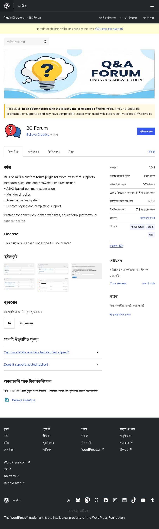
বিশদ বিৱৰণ (13, 152)
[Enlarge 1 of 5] (29, 269)
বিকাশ (71, 152)
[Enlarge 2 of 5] (29, 283)
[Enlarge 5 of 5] (97, 269)
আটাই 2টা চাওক (147, 217)
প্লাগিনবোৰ (48, 443)
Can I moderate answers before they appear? (36, 352)
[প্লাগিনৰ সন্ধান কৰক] (45, 42)
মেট (7, 469)
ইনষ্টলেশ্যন (54, 152)
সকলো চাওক (148, 283)
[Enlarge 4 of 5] (63, 283)
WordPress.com (17, 462)
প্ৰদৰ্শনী (46, 429)
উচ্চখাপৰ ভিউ (116, 246)
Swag (126, 449)
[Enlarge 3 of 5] (63, 269)
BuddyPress (14, 483)
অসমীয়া (17, 500)
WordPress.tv (93, 449)
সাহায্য (151, 152)
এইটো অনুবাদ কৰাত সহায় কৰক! (109, 28)
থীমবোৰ (46, 436)
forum (150, 226)
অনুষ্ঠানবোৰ (125, 436)
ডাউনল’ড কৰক (146, 131)
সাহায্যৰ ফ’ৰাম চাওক (120, 314)
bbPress (12, 476)
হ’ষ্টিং (6, 443)
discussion (137, 226)
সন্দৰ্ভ (6, 429)
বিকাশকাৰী (86, 443)
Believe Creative (37, 134)
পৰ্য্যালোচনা (33, 152)
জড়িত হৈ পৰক (127, 429)
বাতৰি (6, 436)
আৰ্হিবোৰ (47, 449)
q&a (151, 234)
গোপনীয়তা (9, 449)
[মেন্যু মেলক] (153, 6)
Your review (118, 283)
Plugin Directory (14, 17)
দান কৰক (126, 443)
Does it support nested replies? (26, 364)
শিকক (84, 429)
